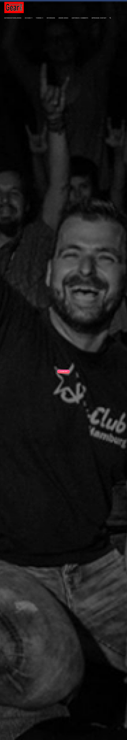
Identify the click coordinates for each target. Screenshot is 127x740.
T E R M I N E (64, 372)
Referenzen (51, 18)
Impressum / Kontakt (99, 18)
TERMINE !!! (39, 18)
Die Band (28, 18)
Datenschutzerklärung (12, 18)
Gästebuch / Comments (80, 18)
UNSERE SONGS (63, 18)
